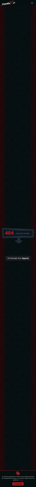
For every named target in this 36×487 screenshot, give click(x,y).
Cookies (21, 480)
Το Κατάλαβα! (18, 484)
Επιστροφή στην (18, 258)
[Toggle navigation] (32, 3)
